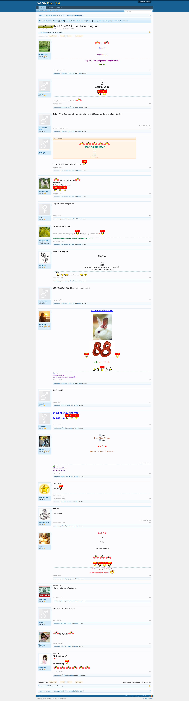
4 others (79, 303)
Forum (42, 7)
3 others (76, 526)
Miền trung (56, 21)
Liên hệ (127, 696)
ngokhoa (41, 94)
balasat (40, 217)
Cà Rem (69, 526)
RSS (151, 696)
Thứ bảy (95, 21)
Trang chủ (138, 696)
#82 (150, 103)
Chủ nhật (101, 21)
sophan (41, 547)
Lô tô (127, 21)
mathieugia (42, 265)
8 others (79, 219)
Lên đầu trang (146, 696)
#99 (150, 643)
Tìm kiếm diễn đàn (42, 10)
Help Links (59, 7)
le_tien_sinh (42, 302)
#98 (150, 620)
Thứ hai (67, 21)
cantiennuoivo (64, 73)
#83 (150, 128)
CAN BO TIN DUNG (42, 128)
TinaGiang (42, 645)
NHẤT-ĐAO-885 (70, 601)
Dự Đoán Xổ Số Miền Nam (54, 28)
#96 (150, 575)
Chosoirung (42, 427)
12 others (79, 73)
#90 (150, 379)
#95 (150, 522)
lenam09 (41, 622)
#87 (150, 241)
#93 (150, 473)
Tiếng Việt (39, 696)
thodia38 (69, 405)
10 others (79, 281)
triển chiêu (71, 73)
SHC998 (63, 476)
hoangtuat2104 (43, 191)
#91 (150, 402)
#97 (150, 597)
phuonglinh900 (43, 522)
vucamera (41, 152)
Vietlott (62, 21)
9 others (79, 244)
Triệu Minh (42, 324)
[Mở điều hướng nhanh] (150, 15)
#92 (150, 424)
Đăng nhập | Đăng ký (144, 1)
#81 (150, 70)
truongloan (42, 667)
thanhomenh (57, 73)
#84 (150, 167)
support (41, 404)
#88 (150, 277)
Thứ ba (73, 21)
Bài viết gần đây (53, 10)
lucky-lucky (42, 599)
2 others (79, 601)
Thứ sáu (89, 21)
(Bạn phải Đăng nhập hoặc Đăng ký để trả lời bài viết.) (137, 682)
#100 (150, 672)
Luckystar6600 (43, 497)
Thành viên (50, 7)
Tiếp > (80, 36)
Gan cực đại (115, 21)
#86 (150, 215)
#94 (150, 498)
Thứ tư (78, 21)
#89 (150, 300)
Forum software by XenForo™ (51, 698)
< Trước (51, 36)
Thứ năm (83, 21)
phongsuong (70, 675)
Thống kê (108, 21)
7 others (79, 131)
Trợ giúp (132, 696)
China (68, 28)
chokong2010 (42, 54)
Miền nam (42, 21)
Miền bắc (49, 21)
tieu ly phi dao (43, 240)
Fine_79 (41, 449)
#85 (150, 193)
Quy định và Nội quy (147, 698)
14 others (79, 383)
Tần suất (122, 21)
